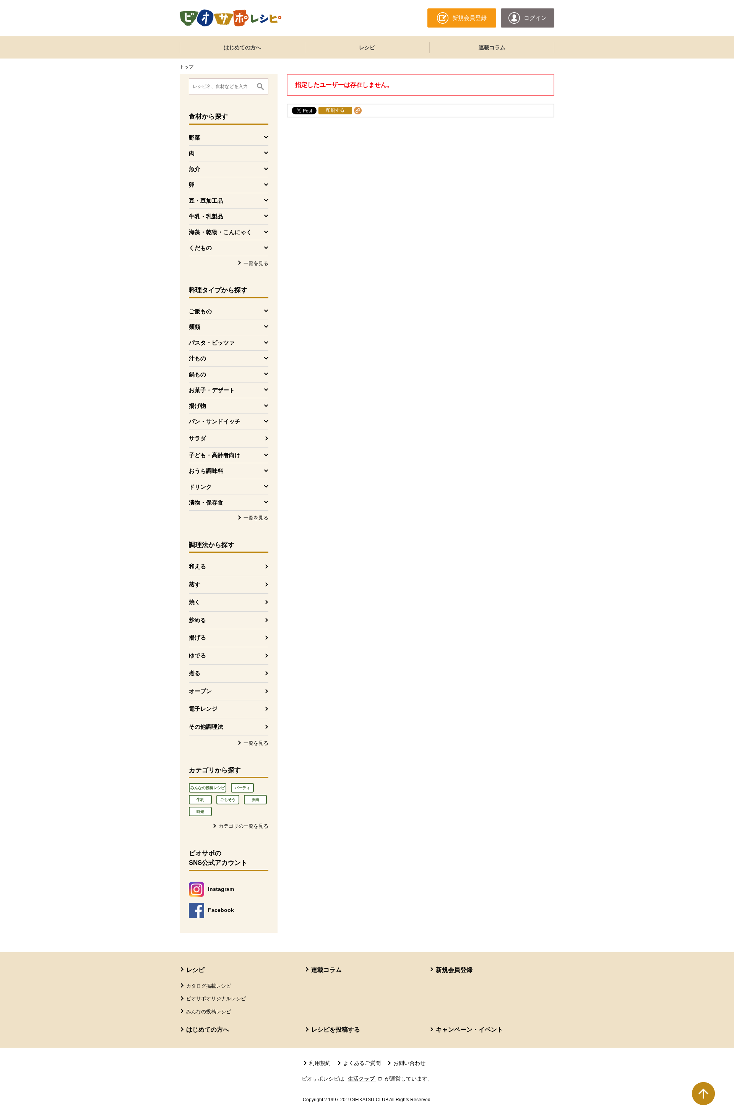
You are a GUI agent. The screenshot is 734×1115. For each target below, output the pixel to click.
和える (197, 566)
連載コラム (492, 47)
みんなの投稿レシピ (207, 788)
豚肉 (255, 800)
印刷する (335, 110)
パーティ (242, 788)
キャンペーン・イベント (469, 1029)
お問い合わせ (409, 1063)
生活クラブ (365, 1079)
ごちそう (227, 800)
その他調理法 (206, 726)
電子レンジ (203, 708)
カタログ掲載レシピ (208, 986)
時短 (200, 811)
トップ (186, 67)
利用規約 (320, 1063)
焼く (194, 602)
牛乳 (200, 800)
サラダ (197, 438)
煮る (194, 673)
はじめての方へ (242, 47)
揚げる (197, 637)
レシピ (367, 47)
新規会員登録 (454, 970)
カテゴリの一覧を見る (243, 826)
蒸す (194, 584)
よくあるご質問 (362, 1063)
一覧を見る (256, 263)
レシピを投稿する (335, 1029)
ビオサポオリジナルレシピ (216, 998)
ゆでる (197, 655)
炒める (197, 620)
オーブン (200, 691)
